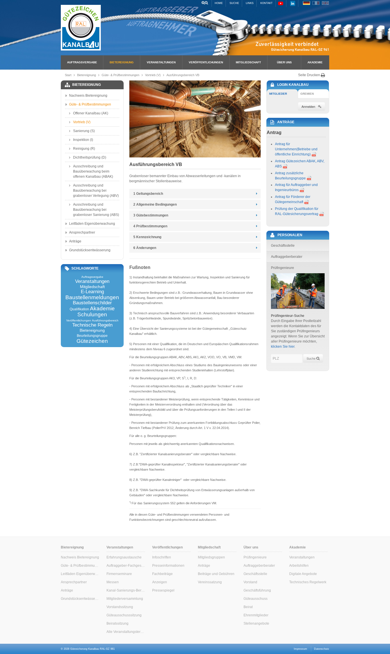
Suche (234, 3)
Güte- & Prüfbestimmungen (120, 75)
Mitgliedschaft (248, 62)
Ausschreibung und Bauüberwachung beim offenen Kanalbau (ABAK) (93, 171)
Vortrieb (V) (153, 75)
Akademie (315, 62)
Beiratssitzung (117, 623)
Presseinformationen (168, 566)
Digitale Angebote (303, 574)
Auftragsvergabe (82, 62)
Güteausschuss (256, 599)
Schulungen (92, 314)
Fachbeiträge (162, 574)
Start (68, 75)
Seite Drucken (309, 75)
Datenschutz (321, 648)
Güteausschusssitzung (124, 615)
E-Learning (92, 291)
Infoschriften (161, 557)
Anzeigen (159, 582)
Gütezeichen (92, 341)
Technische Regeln (92, 325)
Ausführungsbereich (105, 320)
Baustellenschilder (92, 303)
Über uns (284, 62)
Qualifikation (79, 309)
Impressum (300, 648)
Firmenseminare (119, 574)
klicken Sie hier (282, 347)
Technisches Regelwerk (307, 582)
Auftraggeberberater (259, 566)
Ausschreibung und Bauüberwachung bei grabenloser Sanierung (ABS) (96, 210)
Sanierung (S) (84, 131)
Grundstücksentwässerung (89, 250)
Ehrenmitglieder (256, 615)
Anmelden (308, 106)
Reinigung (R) (84, 149)
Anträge (75, 241)
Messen (112, 582)
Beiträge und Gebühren (216, 574)
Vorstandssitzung (119, 607)
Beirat (248, 607)
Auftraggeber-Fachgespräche (125, 566)
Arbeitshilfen (299, 566)
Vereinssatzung (210, 582)
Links (250, 3)
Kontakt (266, 3)
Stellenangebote (256, 623)
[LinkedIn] (292, 3)
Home (219, 3)
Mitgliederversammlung (124, 599)
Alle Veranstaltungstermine (125, 632)
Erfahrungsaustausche (124, 557)
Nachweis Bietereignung (88, 96)
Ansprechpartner (82, 232)
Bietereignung (122, 62)
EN (325, 3)
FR (315, 3)
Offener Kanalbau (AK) (90, 113)
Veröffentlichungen (206, 62)
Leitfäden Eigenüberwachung (92, 224)
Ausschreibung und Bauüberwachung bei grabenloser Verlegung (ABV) (96, 190)
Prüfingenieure (255, 557)
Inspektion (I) (83, 140)
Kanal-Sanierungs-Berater (125, 590)
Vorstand (250, 582)
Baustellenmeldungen (92, 297)
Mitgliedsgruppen (211, 557)
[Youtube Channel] (280, 3)
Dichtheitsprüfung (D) (89, 157)
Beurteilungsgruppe (92, 335)
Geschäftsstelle (255, 574)
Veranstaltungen (161, 62)
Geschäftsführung (257, 590)
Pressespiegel (163, 590)
